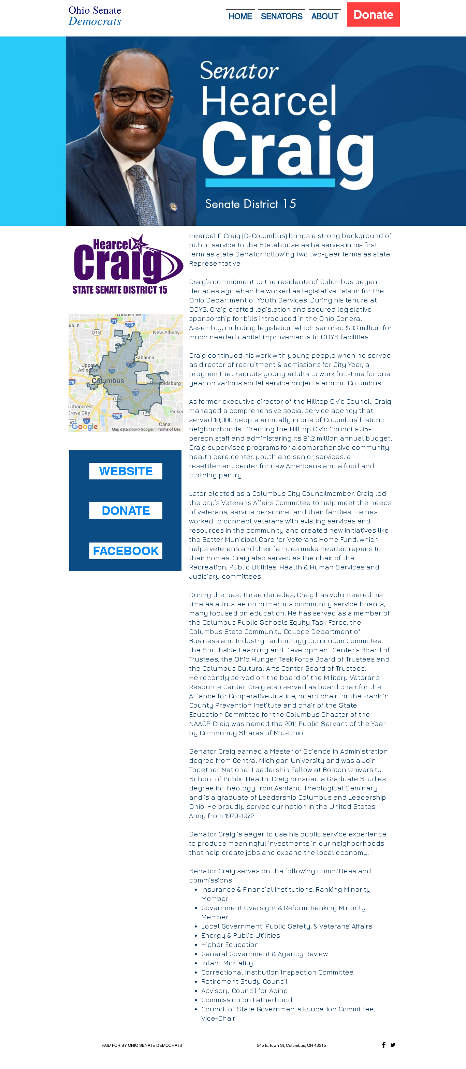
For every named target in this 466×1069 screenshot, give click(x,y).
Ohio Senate (95, 9)
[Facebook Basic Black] (384, 1045)
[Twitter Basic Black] (393, 1045)
